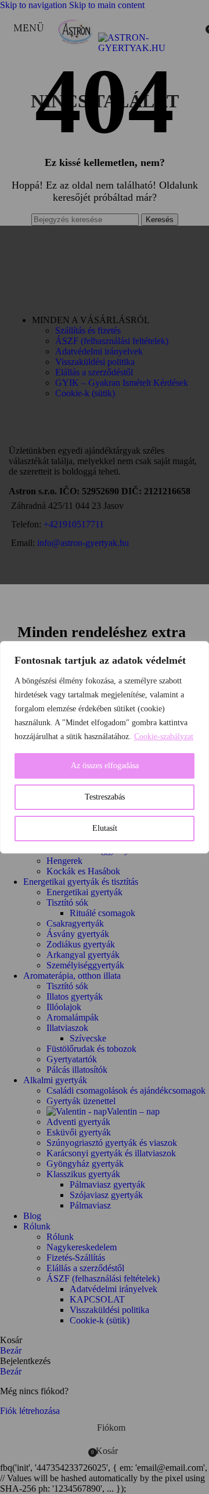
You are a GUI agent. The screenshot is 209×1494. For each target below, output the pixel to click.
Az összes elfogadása (105, 765)
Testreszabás (105, 797)
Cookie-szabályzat (163, 736)
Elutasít (104, 828)
